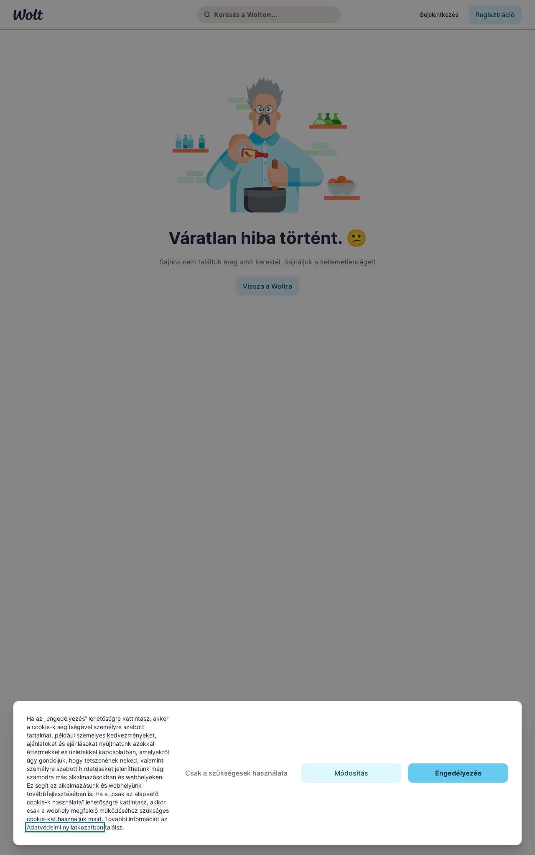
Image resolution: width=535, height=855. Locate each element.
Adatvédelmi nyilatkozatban (65, 827)
